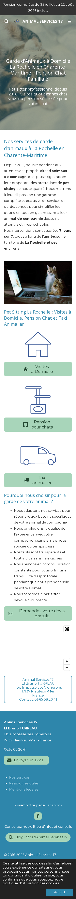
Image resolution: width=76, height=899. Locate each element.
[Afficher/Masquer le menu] (69, 21)
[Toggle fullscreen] (67, 629)
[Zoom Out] (67, 667)
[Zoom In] (67, 661)
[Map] (38, 648)
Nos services (19, 777)
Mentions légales (23, 789)
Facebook (54, 805)
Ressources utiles (24, 783)
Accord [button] (59, 892)
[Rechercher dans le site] (6, 21)
